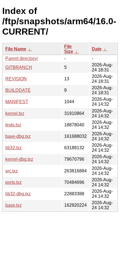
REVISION (16, 78)
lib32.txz (13, 147)
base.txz (13, 205)
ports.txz (13, 182)
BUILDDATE (18, 90)
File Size (68, 49)
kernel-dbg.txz (19, 159)
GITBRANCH (18, 67)
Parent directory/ (21, 58)
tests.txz (13, 124)
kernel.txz (14, 113)
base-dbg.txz (18, 136)
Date (97, 49)
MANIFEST (16, 101)
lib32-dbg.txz (18, 193)
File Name (15, 49)
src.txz (11, 170)
